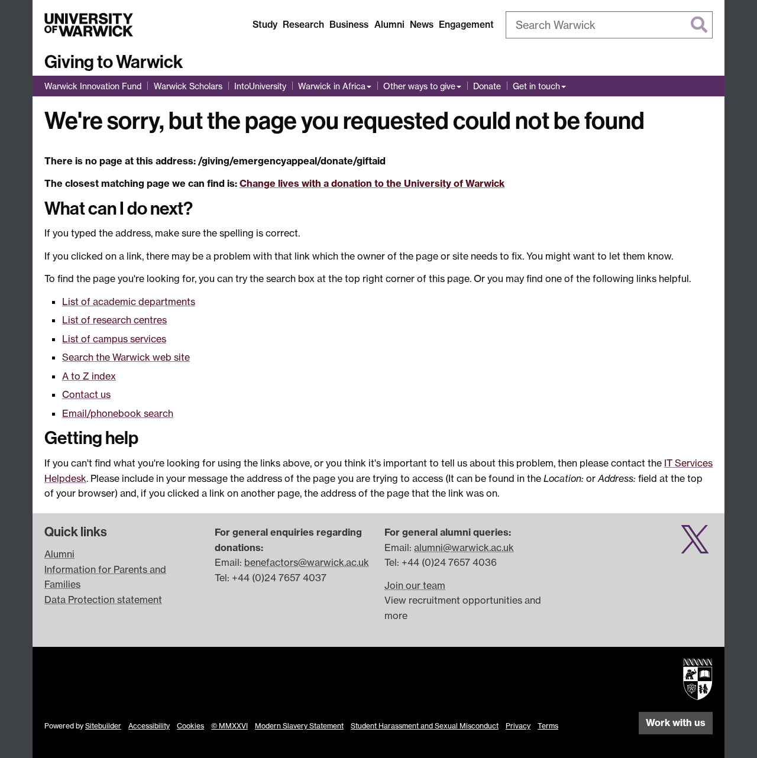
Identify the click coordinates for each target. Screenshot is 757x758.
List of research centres (114, 320)
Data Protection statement (103, 599)
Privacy (518, 725)
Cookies (190, 725)
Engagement (466, 24)
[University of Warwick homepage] (88, 25)
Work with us (676, 722)
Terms (548, 725)
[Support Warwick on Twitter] (695, 546)
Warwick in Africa (331, 86)
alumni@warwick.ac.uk (464, 547)
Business (348, 24)
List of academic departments (128, 301)
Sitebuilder (103, 725)
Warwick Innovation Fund (92, 86)
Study (265, 24)
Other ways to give (419, 86)
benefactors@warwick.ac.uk (306, 562)
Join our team (414, 585)
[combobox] (609, 24)
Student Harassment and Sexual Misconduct (425, 725)
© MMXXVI (229, 725)
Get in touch (536, 86)
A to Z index (89, 376)
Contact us (86, 394)
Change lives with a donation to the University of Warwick (372, 183)
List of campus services (114, 339)
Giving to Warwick (113, 62)
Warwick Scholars (188, 86)
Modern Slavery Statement (299, 725)
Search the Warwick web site (126, 357)
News (422, 24)
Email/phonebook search (117, 413)
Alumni (389, 24)
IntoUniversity (260, 86)
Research (303, 24)
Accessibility (149, 725)
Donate (487, 86)
